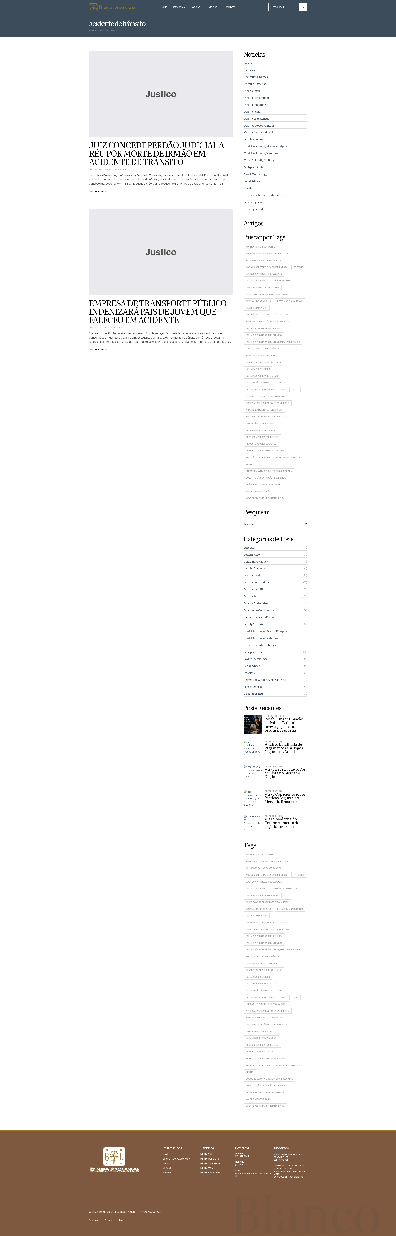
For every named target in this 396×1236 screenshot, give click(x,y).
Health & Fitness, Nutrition (261, 153)
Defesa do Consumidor (290, 301)
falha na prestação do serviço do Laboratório (273, 341)
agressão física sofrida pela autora (267, 253)
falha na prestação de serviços (264, 328)
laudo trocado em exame (260, 389)
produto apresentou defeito (262, 437)
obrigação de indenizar (259, 423)
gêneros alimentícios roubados (264, 362)
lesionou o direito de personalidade (266, 396)
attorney (299, 267)
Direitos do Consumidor (259, 125)
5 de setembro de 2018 (116, 169)
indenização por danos (259, 382)
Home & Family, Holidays (260, 160)
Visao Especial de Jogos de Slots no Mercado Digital (285, 772)
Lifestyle (249, 188)
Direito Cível (95, 327)
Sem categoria (253, 202)
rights (249, 464)
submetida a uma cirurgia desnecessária (269, 471)
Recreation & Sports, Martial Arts (265, 195)
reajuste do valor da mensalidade (265, 450)
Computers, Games (256, 77)
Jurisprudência (253, 167)
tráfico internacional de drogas (265, 484)
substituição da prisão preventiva (266, 477)
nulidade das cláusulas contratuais (267, 416)
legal (295, 389)
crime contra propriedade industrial (267, 294)
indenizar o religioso (258, 369)
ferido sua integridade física (262, 348)
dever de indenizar (256, 307)
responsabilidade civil (289, 457)
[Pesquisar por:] (287, 7)
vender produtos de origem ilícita (265, 498)
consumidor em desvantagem (262, 287)
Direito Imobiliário (256, 104)
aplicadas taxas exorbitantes (263, 260)
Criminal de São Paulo (258, 301)
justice (283, 382)
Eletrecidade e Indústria (259, 132)
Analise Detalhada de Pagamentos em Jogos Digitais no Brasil (284, 747)
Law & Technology (255, 174)
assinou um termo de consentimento (267, 267)
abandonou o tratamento (260, 246)
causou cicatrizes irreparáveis (264, 273)
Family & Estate (254, 139)
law (283, 389)
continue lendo (98, 191)
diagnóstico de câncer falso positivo (267, 314)
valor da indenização (258, 491)
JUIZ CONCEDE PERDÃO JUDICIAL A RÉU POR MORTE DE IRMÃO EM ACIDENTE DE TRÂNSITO (156, 152)
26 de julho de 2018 (113, 327)
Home (91, 30)
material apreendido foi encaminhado (267, 403)
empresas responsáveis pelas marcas (267, 321)
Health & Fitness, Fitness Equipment (267, 146)
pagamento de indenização (261, 430)
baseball (249, 63)
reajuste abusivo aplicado (261, 443)
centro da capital (256, 280)
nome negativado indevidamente (264, 409)
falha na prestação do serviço (264, 335)
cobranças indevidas (285, 280)
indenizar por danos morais (262, 375)
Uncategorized (253, 209)
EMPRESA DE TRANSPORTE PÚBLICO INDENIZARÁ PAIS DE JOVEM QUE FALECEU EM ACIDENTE (157, 311)
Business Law (252, 70)
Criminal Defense (255, 84)
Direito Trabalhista (256, 118)
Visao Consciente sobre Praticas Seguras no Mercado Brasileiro (285, 797)
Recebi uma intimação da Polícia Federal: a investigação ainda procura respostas (284, 724)
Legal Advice (252, 181)
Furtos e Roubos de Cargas (261, 355)
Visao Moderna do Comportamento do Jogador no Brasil (282, 822)
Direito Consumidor (256, 97)
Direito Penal (95, 169)
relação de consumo (258, 457)
